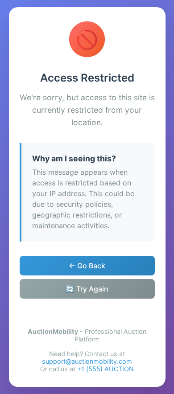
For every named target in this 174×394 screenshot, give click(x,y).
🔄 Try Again (87, 288)
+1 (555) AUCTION (105, 369)
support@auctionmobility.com (87, 361)
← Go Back (87, 265)
